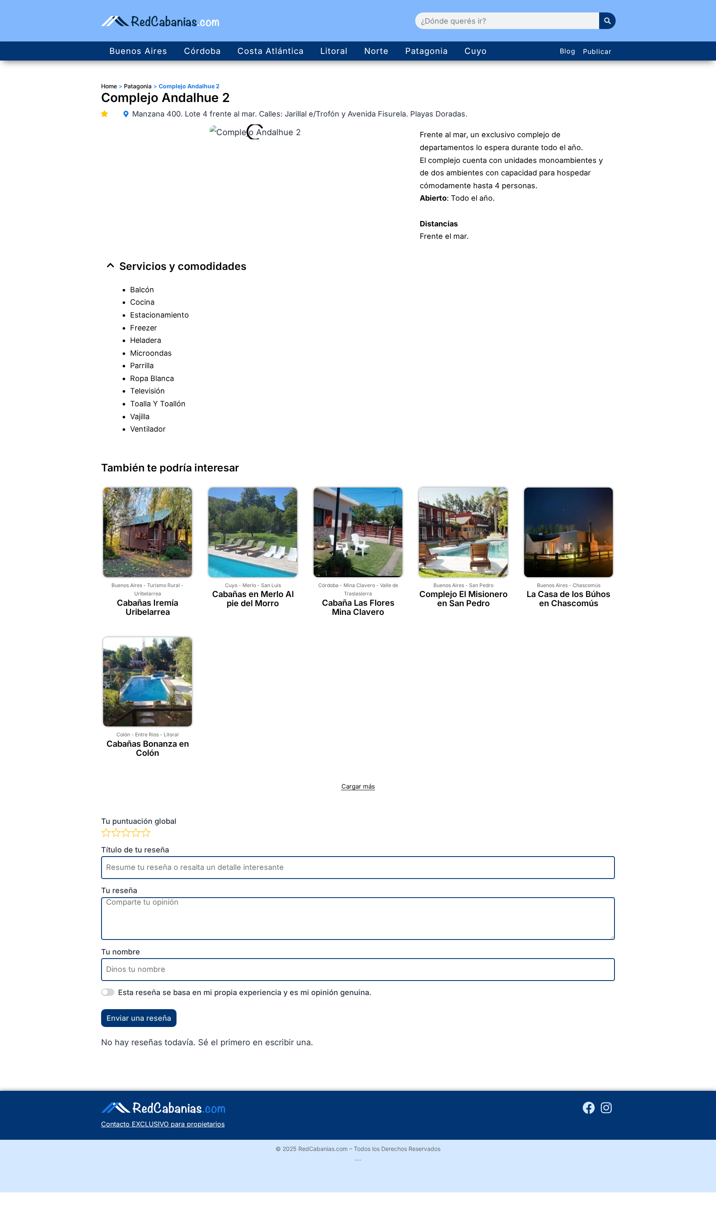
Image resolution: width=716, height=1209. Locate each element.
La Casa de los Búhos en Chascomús (568, 598)
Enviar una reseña (138, 1018)
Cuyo (475, 51)
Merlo (249, 585)
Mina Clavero (359, 585)
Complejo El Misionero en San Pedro (463, 598)
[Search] (607, 20)
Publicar (597, 51)
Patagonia (426, 51)
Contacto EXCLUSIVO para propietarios (163, 1124)
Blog (568, 51)
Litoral (334, 51)
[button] (358, 266)
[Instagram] (606, 1108)
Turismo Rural (163, 585)
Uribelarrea (147, 593)
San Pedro (481, 585)
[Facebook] (588, 1108)
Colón (123, 734)
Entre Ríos (147, 734)
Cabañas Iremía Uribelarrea (147, 607)
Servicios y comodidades (183, 266)
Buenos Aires (138, 51)
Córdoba (202, 51)
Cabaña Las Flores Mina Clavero (358, 607)
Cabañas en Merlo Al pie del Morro (253, 598)
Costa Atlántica (270, 51)
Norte (376, 51)
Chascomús (586, 585)
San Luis (271, 585)
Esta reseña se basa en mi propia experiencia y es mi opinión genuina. (244, 992)
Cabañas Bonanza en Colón (147, 748)
